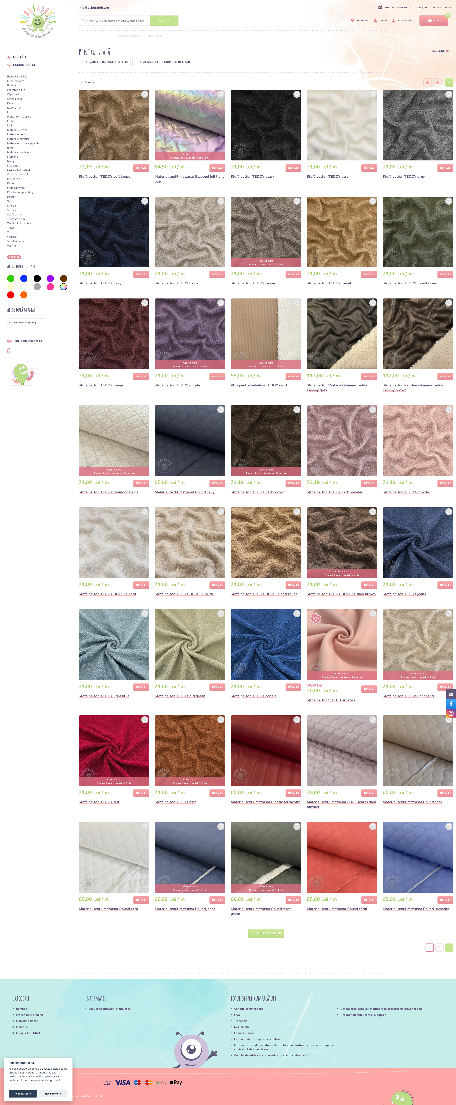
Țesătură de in (16, 219)
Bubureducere (24, 65)
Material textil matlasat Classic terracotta (265, 802)
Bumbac (12, 85)
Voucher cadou (16, 241)
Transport (421, 7)
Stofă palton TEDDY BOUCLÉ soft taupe (264, 594)
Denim (11, 103)
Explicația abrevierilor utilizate (110, 1009)
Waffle (11, 246)
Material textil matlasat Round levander (416, 908)
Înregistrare (404, 20)
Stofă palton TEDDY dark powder (334, 492)
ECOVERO (14, 108)
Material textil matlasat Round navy (185, 492)
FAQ (237, 1015)
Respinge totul (53, 1093)
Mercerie (12, 157)
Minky (10, 161)
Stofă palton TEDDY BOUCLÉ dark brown (341, 594)
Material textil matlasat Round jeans (185, 908)
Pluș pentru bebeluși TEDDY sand (259, 385)
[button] (26, 323)
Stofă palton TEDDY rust (175, 802)
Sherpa (11, 206)
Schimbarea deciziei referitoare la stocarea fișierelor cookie (382, 1009)
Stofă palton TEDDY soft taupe (104, 176)
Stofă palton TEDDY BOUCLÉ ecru (107, 594)
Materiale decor (17, 134)
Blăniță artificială (17, 77)
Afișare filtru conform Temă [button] (107, 62)
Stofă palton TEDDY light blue (104, 696)
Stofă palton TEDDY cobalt (253, 696)
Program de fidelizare (398, 7)
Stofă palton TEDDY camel (329, 283)
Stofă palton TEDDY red (99, 802)
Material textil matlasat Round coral (337, 908)
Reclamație (242, 1027)
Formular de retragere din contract (258, 1039)
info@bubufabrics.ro (94, 8)
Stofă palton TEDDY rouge (101, 385)
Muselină (12, 166)
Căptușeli (13, 94)
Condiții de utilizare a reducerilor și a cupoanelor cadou (271, 1055)
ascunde (14, 257)
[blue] (23, 278)
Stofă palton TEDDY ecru (328, 176)
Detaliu (141, 168)
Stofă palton (14, 215)
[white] (23, 286)
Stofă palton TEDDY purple (177, 385)
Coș (437, 20)
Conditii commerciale (248, 1009)
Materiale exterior (18, 139)
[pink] (50, 286)
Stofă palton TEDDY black (252, 176)
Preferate (362, 20)
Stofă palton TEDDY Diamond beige (108, 492)
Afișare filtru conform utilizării (167, 62)
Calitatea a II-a (16, 90)
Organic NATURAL (19, 170)
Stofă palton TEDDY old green (180, 696)
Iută (9, 126)
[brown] (63, 278)
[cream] (10, 286)
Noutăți (19, 57)
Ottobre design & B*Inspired (18, 177)
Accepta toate (23, 1093)
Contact (436, 7)
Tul (9, 232)
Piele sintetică (16, 188)
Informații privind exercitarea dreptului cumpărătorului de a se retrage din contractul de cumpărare (284, 1047)
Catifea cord (14, 99)
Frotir (10, 121)
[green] (10, 278)
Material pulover (17, 130)
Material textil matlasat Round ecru (108, 908)
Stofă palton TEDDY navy (100, 283)
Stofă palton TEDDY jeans (404, 594)
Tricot (10, 228)
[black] (37, 278)
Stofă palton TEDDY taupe (253, 283)
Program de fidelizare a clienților (363, 1015)
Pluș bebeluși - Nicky (20, 192)
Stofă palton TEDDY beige (176, 283)
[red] (10, 294)
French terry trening (19, 117)
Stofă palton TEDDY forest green (410, 283)
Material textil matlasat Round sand (412, 802)
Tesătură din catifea (19, 223)
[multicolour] (63, 286)
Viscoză (12, 237)
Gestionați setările (20, 1084)
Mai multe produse (266, 933)
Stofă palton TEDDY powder (406, 492)
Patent (11, 183)
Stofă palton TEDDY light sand (408, 696)
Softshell (12, 210)
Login (383, 20)
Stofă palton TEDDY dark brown (257, 492)
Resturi (11, 197)
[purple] (50, 278)
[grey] (37, 286)
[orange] (23, 294)
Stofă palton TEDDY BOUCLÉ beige (184, 594)
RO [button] (447, 7)
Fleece (11, 112)
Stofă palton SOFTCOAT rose (331, 700)
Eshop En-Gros (244, 1033)
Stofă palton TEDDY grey (404, 176)
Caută (164, 21)
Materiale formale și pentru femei (23, 145)
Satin (10, 201)
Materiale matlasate (19, 152)
